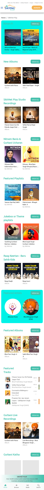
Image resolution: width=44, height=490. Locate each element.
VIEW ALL (35, 24)
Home (3, 18)
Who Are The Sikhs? (13, 3)
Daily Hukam (24, 3)
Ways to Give (39, 3)
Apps (31, 3)
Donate (37, 8)
